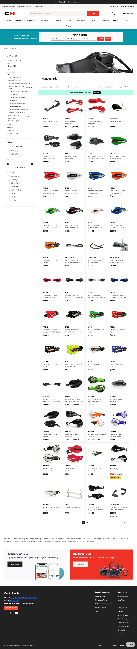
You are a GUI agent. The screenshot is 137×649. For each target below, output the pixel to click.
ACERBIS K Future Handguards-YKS (115, 435)
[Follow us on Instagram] (11, 613)
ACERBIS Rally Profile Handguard (94, 122)
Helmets (9, 66)
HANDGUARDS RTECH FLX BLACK (51, 366)
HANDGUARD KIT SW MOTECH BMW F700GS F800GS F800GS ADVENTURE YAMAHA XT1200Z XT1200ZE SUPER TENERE (119, 262)
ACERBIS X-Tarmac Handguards (71, 157)
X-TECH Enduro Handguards (51, 121)
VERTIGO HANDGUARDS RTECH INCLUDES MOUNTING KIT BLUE (95, 192)
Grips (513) (13, 100)
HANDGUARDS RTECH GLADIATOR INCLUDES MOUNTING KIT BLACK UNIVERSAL (72, 227)
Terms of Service (123, 626)
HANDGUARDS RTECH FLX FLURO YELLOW (73, 366)
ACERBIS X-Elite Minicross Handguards (51, 509)
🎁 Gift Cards (114, 6)
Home (6, 48)
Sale (96, 611)
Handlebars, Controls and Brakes (16, 87)
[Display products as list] (128, 87)
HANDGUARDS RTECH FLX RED (118, 331)
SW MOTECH (16, 190)
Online (14, 151)
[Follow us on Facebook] (5, 613)
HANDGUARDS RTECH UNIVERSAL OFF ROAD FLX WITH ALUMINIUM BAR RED (51, 331)
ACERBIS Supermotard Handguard (117, 470)
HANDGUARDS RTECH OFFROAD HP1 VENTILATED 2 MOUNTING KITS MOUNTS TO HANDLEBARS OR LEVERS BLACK (74, 296)
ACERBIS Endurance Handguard (71, 435)
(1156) (15, 66)
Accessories (11, 72)
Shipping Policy (123, 596)
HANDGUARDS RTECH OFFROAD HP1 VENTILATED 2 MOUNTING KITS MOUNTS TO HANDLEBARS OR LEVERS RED (52, 296)
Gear (8, 69)
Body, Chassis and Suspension (13, 117)
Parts (8, 75)
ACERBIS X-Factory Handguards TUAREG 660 (95, 509)
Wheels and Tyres (13, 112)
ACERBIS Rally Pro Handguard (70, 122)
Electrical (11, 80)
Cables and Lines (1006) (17, 97)
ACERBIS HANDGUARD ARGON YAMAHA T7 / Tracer (74, 400)
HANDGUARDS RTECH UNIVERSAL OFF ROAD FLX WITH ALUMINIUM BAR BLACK (73, 331)
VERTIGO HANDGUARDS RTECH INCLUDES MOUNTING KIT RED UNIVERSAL (50, 192)
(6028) (28, 87)
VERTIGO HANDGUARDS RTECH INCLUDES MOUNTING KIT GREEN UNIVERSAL (117, 157)
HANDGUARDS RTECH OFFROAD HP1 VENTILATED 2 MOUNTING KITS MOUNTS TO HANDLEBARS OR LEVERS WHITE (97, 296)
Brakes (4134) (14, 94)
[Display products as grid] (125, 87)
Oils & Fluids (12, 121)
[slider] (8, 164)
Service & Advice (100, 607)
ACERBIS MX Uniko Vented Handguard (96, 470)
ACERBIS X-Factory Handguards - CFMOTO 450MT (50, 157)
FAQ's (119, 604)
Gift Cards (10, 124)
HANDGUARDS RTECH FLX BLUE (118, 366)
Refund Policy (122, 619)
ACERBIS (15, 176)
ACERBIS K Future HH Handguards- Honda (49, 470)
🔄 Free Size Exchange (24, 6)
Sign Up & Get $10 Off (127, 6)
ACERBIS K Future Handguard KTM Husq (97, 435)
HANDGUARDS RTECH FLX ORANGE (51, 261)
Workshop (10, 127)
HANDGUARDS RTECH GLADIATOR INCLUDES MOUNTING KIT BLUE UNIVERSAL (117, 227)
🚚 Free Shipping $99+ (8, 6)
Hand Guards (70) (15, 106)
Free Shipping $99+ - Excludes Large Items (68, 2)
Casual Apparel (100, 596)
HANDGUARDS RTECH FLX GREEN (96, 331)
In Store (14, 154)
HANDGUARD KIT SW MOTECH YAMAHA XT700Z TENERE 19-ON (73, 262)
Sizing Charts (122, 607)
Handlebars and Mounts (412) (19, 109)
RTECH (14, 186)
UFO (13, 197)
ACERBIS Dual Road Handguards (116, 400)
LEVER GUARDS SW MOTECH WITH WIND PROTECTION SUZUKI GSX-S (119, 509)
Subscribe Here (11, 608)
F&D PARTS (16, 183)
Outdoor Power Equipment (104, 604)
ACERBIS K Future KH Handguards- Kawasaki (95, 400)
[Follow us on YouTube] (16, 613)
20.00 (17, 167)
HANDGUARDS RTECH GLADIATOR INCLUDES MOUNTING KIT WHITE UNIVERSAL (95, 227)
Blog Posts (121, 600)
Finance (120, 611)
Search (93, 13)
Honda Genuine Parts (14, 77)
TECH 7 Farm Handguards (73, 508)
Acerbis (14, 180)
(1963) (16, 80)
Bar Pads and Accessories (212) (20, 91)
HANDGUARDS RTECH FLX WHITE (96, 366)
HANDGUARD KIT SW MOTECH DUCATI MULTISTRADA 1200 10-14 (96, 262)
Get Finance (10, 130)
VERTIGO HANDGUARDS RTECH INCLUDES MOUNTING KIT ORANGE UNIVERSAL (117, 192)
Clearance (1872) (12, 134)
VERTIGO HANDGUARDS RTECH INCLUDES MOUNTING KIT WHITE (72, 192)
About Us (121, 634)
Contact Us (121, 630)
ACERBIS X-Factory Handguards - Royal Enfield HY (51, 401)
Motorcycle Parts (101, 600)
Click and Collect (123, 622)
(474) (21, 112)
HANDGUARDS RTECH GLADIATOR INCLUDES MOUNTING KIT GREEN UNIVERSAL (50, 227)
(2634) (26, 83)
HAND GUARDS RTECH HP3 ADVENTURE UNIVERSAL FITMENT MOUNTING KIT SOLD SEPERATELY (96, 157)
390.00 (22, 167)
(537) (17, 121)
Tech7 (14, 193)
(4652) (28, 117)
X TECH (14, 200)
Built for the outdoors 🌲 (27, 645)
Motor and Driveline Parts (16, 83)
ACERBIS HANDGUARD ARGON (50, 435)
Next (125, 523)
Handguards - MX (115, 121)
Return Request (123, 615)
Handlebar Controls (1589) (18, 103)
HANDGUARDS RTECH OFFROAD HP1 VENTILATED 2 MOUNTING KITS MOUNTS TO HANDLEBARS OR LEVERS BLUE (119, 296)
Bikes (8, 63)
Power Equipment (13, 60)
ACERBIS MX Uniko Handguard (71, 470)
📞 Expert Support (38, 6)
